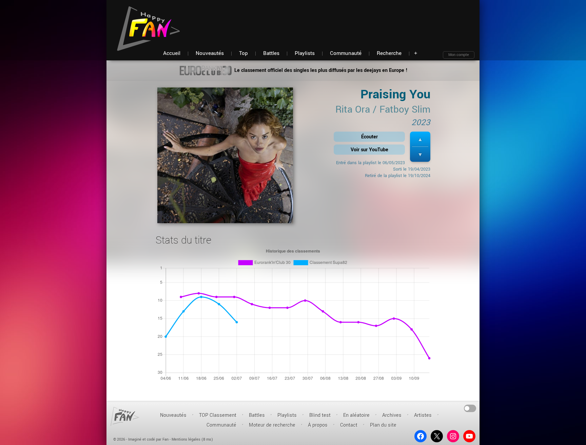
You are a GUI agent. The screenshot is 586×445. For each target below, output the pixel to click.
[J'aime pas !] (420, 154)
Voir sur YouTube (369, 149)
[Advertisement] (351, 20)
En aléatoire (356, 415)
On (470, 408)
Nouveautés (173, 415)
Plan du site (383, 425)
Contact (348, 425)
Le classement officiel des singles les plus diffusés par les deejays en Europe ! (320, 70)
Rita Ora (352, 109)
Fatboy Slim (404, 109)
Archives (392, 415)
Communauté (221, 425)
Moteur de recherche (272, 425)
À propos (318, 425)
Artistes (423, 415)
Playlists (287, 415)
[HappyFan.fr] (125, 416)
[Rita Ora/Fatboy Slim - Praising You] (225, 157)
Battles (257, 415)
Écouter (369, 136)
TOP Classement (217, 415)
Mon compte (458, 54)
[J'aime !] (420, 139)
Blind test (320, 415)
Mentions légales (186, 439)
